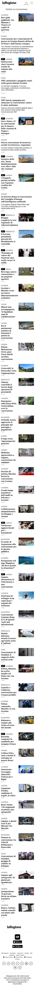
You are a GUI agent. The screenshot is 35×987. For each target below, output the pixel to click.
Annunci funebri (20, 955)
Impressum (20, 953)
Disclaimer (13, 953)
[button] (4, 963)
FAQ (31, 953)
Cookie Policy (19, 957)
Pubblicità (12, 955)
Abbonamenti (5, 953)
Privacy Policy (8, 957)
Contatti (26, 953)
